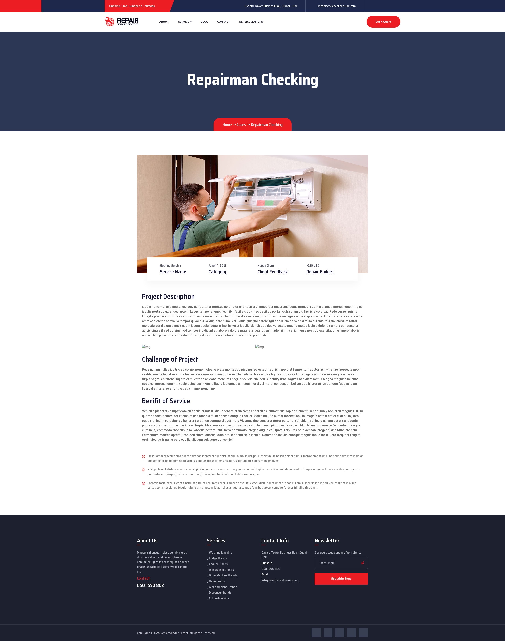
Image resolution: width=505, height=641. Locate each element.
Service (183, 21)
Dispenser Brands (220, 592)
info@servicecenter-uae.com (337, 5)
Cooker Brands (218, 563)
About (164, 21)
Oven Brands (217, 581)
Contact (223, 21)
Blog (204, 21)
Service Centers (251, 21)
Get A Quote (383, 21)
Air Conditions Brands (223, 586)
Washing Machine (220, 552)
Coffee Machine (219, 598)
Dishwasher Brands (221, 569)
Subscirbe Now (341, 578)
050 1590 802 (150, 585)
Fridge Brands (218, 558)
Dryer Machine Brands (223, 575)
